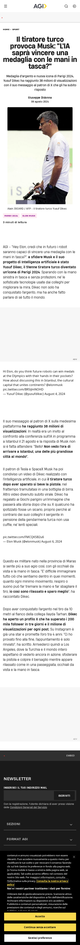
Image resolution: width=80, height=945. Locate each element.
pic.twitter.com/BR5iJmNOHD (23, 389)
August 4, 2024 (54, 394)
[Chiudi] (74, 857)
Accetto (40, 916)
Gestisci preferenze (40, 938)
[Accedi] (74, 6)
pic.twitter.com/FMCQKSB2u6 (23, 537)
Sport (15, 29)
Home (6, 29)
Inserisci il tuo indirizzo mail (25, 788)
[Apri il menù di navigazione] (5, 6)
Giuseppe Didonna (40, 97)
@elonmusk (54, 385)
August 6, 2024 (51, 541)
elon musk (29, 215)
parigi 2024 (11, 215)
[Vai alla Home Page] (40, 6)
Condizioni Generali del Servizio (28, 807)
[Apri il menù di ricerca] (66, 6)
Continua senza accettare (40, 927)
